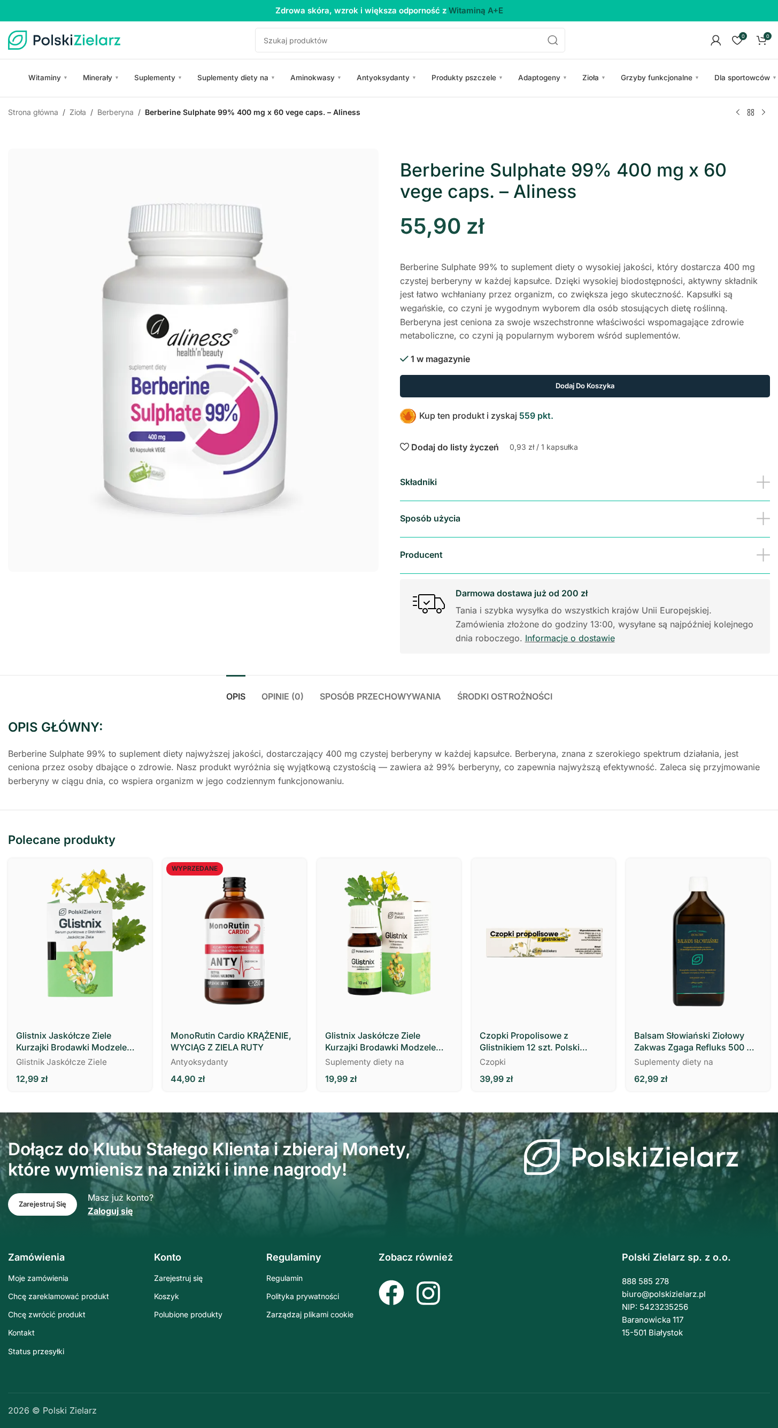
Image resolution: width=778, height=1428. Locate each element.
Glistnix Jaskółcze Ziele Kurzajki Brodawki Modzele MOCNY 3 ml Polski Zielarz (71, 1042)
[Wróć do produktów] (750, 112)
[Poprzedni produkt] (737, 112)
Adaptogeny (542, 77)
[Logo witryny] (64, 39)
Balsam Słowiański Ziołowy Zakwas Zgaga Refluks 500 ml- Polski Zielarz (697, 1042)
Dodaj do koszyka (585, 385)
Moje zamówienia (38, 1278)
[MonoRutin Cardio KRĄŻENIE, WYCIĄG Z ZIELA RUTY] (234, 940)
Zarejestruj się (178, 1278)
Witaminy (48, 77)
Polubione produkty (188, 1314)
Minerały (101, 77)
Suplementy (158, 77)
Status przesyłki (36, 1351)
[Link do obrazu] (631, 1156)
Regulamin (284, 1278)
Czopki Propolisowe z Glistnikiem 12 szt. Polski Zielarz (530, 1042)
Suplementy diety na (236, 77)
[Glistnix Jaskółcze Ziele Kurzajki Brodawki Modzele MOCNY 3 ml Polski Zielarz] (80, 940)
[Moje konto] (716, 40)
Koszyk (166, 1296)
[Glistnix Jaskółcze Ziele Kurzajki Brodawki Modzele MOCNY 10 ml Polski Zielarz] (389, 940)
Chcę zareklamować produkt (58, 1296)
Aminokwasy (316, 77)
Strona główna (33, 112)
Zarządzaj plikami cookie (309, 1314)
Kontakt (21, 1332)
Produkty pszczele (467, 77)
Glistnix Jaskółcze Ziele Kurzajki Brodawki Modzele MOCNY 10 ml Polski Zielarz (381, 1042)
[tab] (235, 691)
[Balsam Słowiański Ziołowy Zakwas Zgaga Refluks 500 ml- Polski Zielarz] (698, 940)
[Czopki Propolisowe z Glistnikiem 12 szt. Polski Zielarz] (543, 940)
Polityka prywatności (302, 1296)
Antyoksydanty (387, 77)
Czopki (493, 1062)
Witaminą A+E (476, 10)
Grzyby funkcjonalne (660, 77)
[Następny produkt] (763, 112)
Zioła (594, 77)
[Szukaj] (553, 40)
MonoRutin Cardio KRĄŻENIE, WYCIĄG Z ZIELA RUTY (231, 1041)
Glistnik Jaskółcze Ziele (61, 1062)
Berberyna (115, 112)
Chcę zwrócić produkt (47, 1314)
